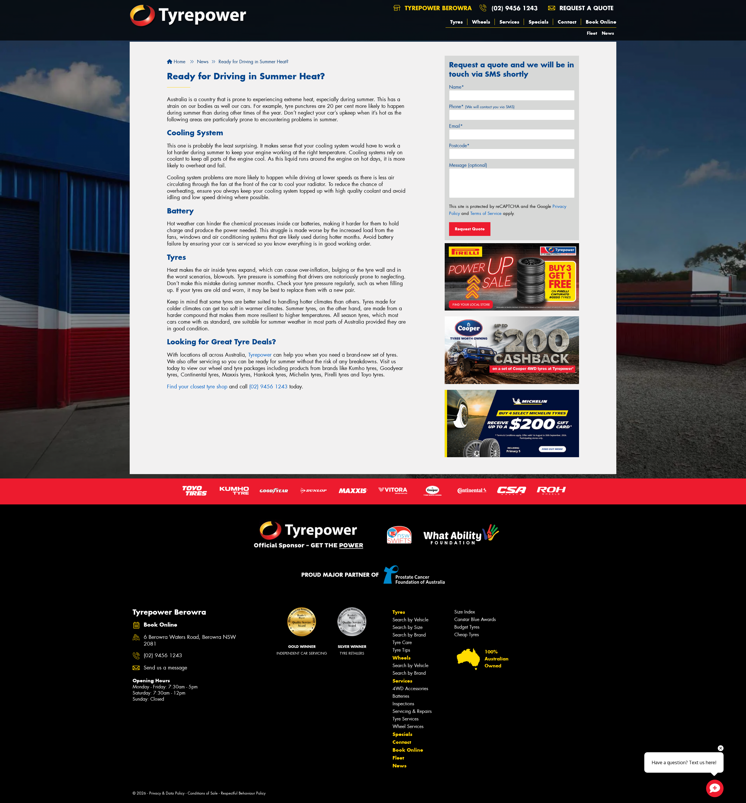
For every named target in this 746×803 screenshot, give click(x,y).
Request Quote (470, 229)
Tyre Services (405, 719)
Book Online (601, 22)
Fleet (592, 33)
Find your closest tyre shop (197, 386)
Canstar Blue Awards (475, 619)
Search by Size (408, 627)
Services (509, 22)
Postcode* (459, 146)
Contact (567, 22)
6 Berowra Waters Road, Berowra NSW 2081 (190, 640)
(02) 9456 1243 (515, 8)
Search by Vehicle (410, 620)
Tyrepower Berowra (437, 8)
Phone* (482, 107)
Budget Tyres (466, 627)
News (608, 33)
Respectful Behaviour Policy (243, 793)
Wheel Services (408, 726)
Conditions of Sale (203, 793)
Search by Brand (409, 635)
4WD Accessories (410, 688)
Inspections (403, 704)
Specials (538, 22)
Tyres (456, 22)
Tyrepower (260, 354)
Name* (456, 87)
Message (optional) (468, 165)
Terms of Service (486, 213)
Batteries (401, 696)
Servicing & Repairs (412, 711)
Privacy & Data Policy (166, 793)
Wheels (481, 22)
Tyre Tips (401, 650)
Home (178, 62)
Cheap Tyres (466, 635)
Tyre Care (402, 642)
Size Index (464, 612)
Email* (456, 126)
